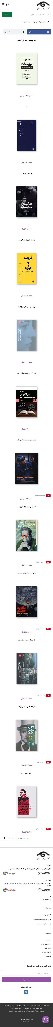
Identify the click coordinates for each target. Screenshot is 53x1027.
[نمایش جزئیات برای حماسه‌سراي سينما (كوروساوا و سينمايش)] (26, 468)
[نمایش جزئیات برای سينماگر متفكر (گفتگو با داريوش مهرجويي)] (26, 535)
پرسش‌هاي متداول (46, 944)
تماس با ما (48, 948)
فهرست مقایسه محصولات (43, 923)
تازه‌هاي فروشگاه (46, 914)
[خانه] (48, 21)
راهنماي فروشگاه (46, 952)
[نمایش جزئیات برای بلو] (26, 135)
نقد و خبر (48, 956)
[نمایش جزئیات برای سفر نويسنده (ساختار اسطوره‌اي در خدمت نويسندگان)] (26, 68)
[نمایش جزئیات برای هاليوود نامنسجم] (26, 201)
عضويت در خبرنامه (27, 979)
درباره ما (48, 940)
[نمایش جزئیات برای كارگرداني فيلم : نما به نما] (26, 668)
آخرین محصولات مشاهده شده (42, 919)
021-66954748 (46, 899)
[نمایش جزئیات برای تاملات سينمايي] (26, 801)
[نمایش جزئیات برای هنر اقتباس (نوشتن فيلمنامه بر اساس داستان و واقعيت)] (26, 401)
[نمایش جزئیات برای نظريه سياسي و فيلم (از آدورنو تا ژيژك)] (26, 735)
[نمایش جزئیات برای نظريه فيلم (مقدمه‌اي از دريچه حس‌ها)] (26, 601)
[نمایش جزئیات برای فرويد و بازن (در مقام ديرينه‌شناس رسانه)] (26, 268)
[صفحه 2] (4, 838)
